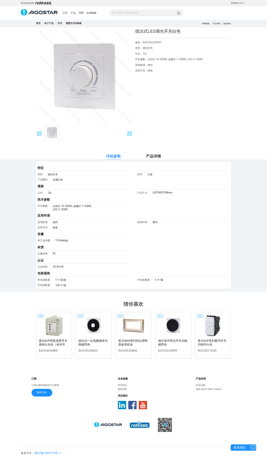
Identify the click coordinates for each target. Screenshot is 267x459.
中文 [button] (241, 3)
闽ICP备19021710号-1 (47, 453)
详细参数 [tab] (113, 156)
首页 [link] (38, 23)
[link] (49, 23)
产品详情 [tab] (153, 156)
